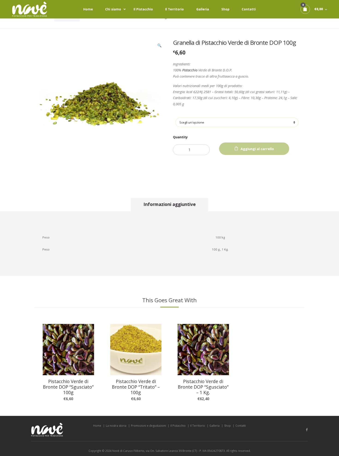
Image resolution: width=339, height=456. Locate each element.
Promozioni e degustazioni (148, 426)
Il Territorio (174, 9)
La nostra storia (116, 426)
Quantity (180, 137)
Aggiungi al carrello (257, 148)
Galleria (202, 9)
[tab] (169, 204)
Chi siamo (113, 9)
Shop (225, 9)
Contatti (249, 9)
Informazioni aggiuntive (169, 204)
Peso (237, 115)
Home (88, 9)
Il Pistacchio (143, 9)
